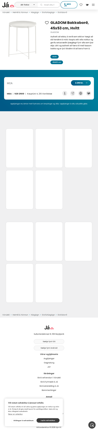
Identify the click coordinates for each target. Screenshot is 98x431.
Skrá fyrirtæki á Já (49, 381)
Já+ (49, 367)
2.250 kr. (79, 82)
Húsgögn (35, 12)
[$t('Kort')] (87, 4)
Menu (93, 4)
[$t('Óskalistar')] (81, 4)
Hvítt (54, 56)
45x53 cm (56, 62)
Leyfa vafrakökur (48, 420)
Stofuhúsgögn (48, 12)
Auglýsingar (49, 358)
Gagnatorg (49, 362)
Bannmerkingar (49, 390)
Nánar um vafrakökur (15, 414)
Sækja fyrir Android (49, 348)
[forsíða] (8, 4)
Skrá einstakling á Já (49, 386)
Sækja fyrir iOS (49, 341)
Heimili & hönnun (20, 12)
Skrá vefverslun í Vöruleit (49, 377)
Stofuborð (62, 12)
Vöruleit (6, 12)
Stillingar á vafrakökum (24, 421)
